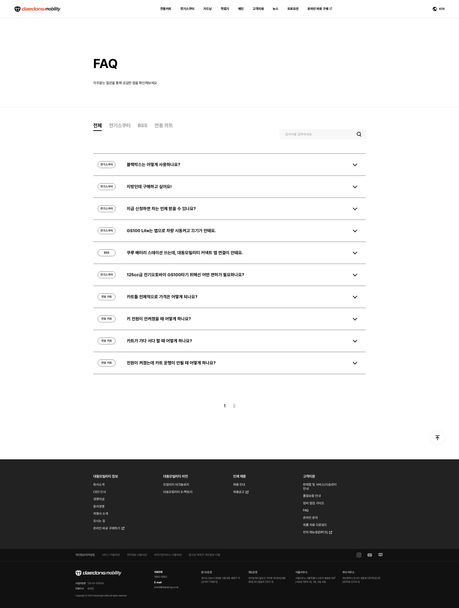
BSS (142, 125)
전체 (97, 125)
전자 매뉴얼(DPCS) (315, 532)
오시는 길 (99, 521)
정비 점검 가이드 (313, 503)
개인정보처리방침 (85, 555)
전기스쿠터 (120, 125)
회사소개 (98, 484)
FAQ (306, 510)
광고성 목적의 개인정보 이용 (204, 555)
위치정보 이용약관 (137, 555)
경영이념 (98, 499)
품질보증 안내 (312, 496)
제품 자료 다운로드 (315, 525)
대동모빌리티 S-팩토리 (177, 492)
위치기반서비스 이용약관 (168, 555)
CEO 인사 (99, 492)
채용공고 (238, 492)
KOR (442, 9)
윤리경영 (98, 506)
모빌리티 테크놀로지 (176, 484)
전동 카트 (164, 125)
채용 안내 (239, 484)
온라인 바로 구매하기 (106, 528)
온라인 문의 (310, 518)
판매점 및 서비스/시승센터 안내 (319, 486)
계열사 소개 (100, 513)
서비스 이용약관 (111, 555)
